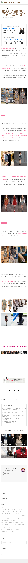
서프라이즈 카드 (5, 516)
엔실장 (21, 522)
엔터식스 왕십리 (21, 518)
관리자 (19, 561)
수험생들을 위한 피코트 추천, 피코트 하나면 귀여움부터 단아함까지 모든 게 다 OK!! (10, 411)
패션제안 (24, 516)
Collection (5, 405)
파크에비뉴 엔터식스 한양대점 (8, 520)
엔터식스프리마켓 (6, 513)
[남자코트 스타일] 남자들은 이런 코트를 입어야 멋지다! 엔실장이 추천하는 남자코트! (11, 408)
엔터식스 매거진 (5, 509)
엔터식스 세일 (5, 525)
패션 (9, 527)
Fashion (10, 405)
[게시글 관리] (8, 399)
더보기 (2, 534)
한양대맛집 (21, 525)
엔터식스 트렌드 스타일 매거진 (9, 470)
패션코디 (4, 527)
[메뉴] (26, 2)
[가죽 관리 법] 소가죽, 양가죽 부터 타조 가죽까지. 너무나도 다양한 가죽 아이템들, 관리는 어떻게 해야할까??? (11, 415)
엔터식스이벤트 (15, 529)
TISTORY (14, 561)
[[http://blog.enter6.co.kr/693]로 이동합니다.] (14, 352)
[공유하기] (6, 399)
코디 (13, 513)
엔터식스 (14, 518)
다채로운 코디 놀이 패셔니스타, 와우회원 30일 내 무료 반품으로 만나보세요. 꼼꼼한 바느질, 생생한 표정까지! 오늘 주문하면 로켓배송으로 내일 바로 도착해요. (13, 42)
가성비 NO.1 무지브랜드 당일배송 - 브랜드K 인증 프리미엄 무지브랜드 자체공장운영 (9, 31)
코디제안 (19, 511)
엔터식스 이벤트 (19, 513)
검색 (25, 542)
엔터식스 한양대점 (15, 516)
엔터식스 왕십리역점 (6, 507)
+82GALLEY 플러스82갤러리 (9, 28)
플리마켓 (15, 507)
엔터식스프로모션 (6, 518)
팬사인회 (12, 531)
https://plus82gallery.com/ (10, 26)
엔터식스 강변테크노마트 (16, 509)
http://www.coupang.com (9, 37)
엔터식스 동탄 (15, 527)
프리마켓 (16, 522)
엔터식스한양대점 (6, 529)
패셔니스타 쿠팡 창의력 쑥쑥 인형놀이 (14, 39)
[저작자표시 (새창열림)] (17, 399)
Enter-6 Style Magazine (10, 468)
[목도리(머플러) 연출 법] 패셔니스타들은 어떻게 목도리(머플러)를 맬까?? (10, 422)
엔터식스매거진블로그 (7, 522)
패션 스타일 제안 (11, 511)
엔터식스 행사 (13, 525)
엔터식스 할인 (5, 531)
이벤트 (3, 511)
